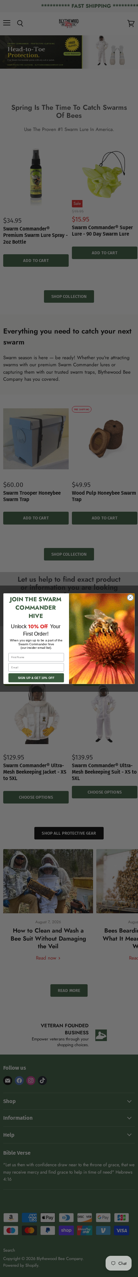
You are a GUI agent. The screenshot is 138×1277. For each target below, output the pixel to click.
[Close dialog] (130, 597)
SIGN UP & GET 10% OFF (36, 677)
